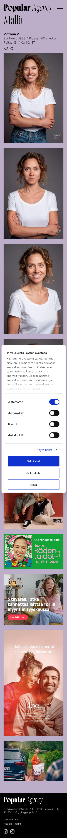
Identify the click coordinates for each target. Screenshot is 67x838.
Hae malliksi (11, 819)
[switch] (54, 413)
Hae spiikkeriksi (13, 823)
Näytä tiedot (44, 449)
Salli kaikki (33, 461)
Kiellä (33, 484)
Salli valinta (33, 473)
